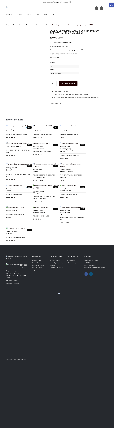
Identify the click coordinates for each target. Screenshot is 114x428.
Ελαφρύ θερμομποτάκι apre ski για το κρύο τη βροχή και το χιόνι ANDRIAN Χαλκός (103, 31)
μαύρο (83, 97)
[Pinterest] (70, 103)
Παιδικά (29, 14)
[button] (111, 5)
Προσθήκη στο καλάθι (68, 83)
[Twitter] (67, 103)
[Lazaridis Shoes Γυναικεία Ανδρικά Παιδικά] (19, 7)
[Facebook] (96, 8)
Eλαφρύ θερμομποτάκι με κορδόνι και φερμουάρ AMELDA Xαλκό (106, 31)
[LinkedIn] (75, 103)
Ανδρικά (19, 14)
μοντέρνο (87, 97)
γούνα (67, 97)
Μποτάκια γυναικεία (41, 25)
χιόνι (97, 97)
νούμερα (52, 62)
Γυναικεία (9, 14)
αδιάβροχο (59, 97)
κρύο (79, 97)
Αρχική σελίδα (10, 25)
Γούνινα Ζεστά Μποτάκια (64, 94)
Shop (20, 25)
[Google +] (72, 103)
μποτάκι (93, 97)
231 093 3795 (90, 263)
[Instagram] (101, 8)
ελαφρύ (72, 97)
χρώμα (52, 69)
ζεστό (76, 97)
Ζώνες (46, 14)
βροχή (64, 97)
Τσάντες (38, 14)
